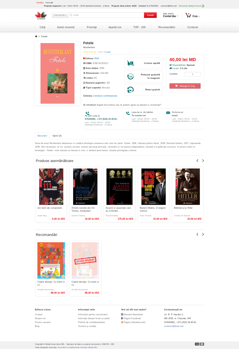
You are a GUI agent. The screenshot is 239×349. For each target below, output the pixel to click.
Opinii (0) (57, 136)
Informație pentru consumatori (93, 314)
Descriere (42, 136)
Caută (150, 15)
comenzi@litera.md (169, 6)
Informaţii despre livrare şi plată (93, 318)
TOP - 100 (139, 27)
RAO (96, 58)
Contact (39, 314)
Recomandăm (166, 27)
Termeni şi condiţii (87, 326)
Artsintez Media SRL (88, 347)
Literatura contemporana (105, 96)
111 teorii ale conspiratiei (49, 208)
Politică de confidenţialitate (91, 322)
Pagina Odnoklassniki (135, 322)
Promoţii (92, 27)
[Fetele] (57, 73)
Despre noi (40, 318)
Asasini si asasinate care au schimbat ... (118, 209)
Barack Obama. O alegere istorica (153, 209)
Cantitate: (173, 74)
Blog (37, 326)
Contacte (192, 27)
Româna (40, 3)
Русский (49, 3)
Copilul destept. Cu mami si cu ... (51, 283)
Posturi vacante (43, 322)
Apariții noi (114, 27)
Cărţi (43, 27)
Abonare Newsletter (133, 314)
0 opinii (108, 52)
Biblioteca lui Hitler (183, 208)
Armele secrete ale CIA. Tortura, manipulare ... (83, 209)
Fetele (44, 36)
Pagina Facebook (132, 318)
